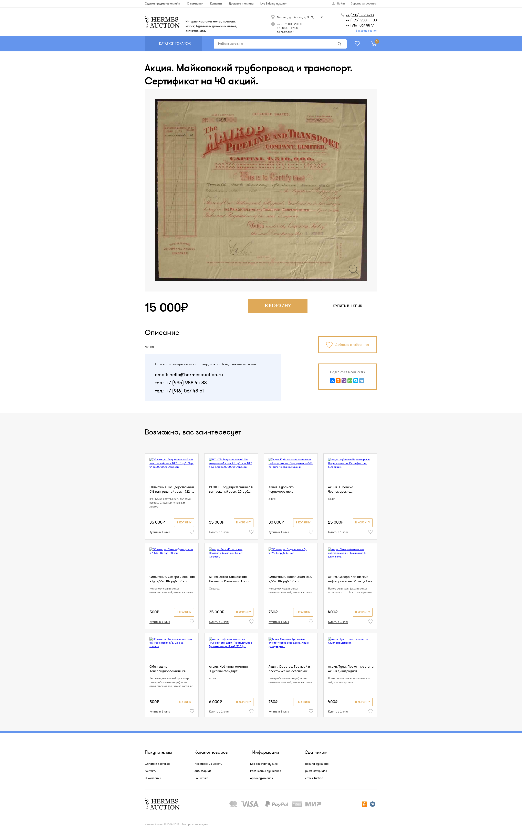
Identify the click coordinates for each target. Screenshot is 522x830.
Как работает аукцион (264, 764)
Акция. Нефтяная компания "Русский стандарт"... (229, 668)
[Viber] (344, 380)
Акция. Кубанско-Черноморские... (282, 489)
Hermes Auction (313, 778)
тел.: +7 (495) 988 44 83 (181, 382)
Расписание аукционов (265, 771)
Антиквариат (203, 771)
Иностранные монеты (208, 764)
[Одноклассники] (338, 380)
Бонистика (201, 778)
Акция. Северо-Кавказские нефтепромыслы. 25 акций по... (351, 579)
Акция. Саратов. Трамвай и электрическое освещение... (289, 668)
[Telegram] (361, 380)
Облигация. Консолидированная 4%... (169, 668)
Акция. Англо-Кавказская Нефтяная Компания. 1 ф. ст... (230, 579)
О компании (153, 778)
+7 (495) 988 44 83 (361, 20)
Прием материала (315, 771)
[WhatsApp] (349, 380)
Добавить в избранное (352, 344)
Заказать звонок (366, 31)
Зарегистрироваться (364, 4)
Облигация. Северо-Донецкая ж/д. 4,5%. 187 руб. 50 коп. (172, 579)
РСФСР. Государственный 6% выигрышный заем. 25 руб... (231, 489)
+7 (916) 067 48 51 (360, 25)
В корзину (184, 522)
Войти (341, 4)
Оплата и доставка (157, 764)
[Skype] (355, 380)
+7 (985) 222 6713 (360, 15)
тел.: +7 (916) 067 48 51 (179, 390)
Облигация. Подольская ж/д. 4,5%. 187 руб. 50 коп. (290, 579)
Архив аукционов (261, 778)
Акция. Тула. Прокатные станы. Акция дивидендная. (351, 668)
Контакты (150, 771)
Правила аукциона (315, 764)
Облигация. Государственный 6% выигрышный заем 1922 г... (171, 489)
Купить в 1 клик (347, 306)
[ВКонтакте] (332, 380)
